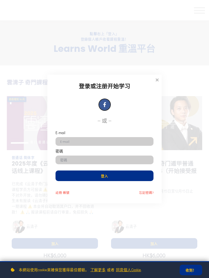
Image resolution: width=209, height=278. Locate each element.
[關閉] (157, 79)
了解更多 (98, 269)
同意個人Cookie (128, 269)
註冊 (62, 193)
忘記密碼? (146, 193)
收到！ (191, 270)
